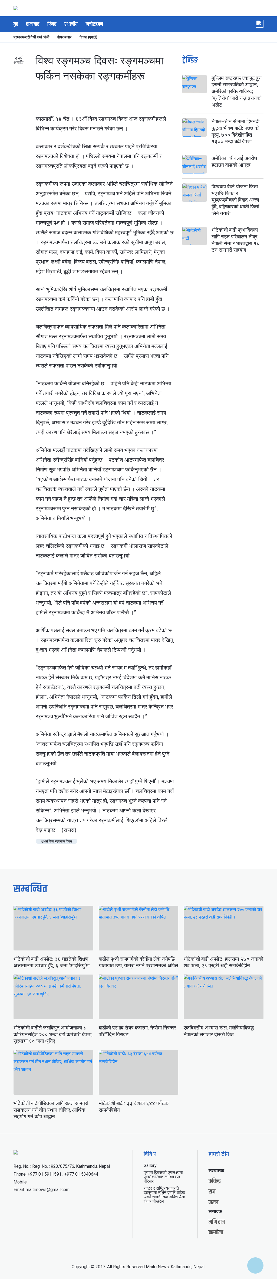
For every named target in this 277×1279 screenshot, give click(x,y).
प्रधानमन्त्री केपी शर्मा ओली (31, 37)
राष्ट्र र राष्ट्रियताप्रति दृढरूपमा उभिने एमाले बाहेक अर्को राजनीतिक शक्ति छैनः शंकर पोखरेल (164, 1195)
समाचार (32, 24)
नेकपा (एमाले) (88, 37)
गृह (16, 24)
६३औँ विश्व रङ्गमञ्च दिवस (56, 841)
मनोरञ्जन (94, 24)
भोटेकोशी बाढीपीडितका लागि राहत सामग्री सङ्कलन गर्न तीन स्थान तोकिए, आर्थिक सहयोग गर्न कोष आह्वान (51, 1110)
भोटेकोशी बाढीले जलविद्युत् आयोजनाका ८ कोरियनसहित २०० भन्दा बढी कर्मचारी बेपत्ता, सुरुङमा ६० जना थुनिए (53, 1034)
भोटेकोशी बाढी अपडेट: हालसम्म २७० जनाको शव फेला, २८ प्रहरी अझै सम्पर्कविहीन (223, 962)
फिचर (51, 24)
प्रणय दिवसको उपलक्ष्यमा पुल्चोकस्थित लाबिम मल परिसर (163, 1177)
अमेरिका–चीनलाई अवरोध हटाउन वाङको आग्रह (234, 161)
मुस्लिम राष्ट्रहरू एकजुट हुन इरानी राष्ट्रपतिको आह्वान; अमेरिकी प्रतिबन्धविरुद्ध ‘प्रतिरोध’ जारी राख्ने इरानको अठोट (237, 91)
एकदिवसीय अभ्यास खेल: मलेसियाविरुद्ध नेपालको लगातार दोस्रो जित (219, 1031)
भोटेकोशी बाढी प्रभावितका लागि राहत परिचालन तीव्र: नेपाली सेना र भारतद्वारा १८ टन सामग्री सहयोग (235, 240)
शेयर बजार (64, 37)
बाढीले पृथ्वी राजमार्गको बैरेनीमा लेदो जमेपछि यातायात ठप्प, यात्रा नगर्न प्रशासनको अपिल (138, 962)
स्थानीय (71, 24)
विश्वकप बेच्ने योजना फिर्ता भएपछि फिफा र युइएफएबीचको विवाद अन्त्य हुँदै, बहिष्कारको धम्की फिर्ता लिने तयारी (235, 200)
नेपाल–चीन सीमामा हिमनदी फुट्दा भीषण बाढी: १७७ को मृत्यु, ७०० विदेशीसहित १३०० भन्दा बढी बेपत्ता (235, 131)
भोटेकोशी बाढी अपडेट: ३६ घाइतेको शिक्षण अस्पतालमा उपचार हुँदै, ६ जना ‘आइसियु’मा (52, 962)
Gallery (150, 1165)
